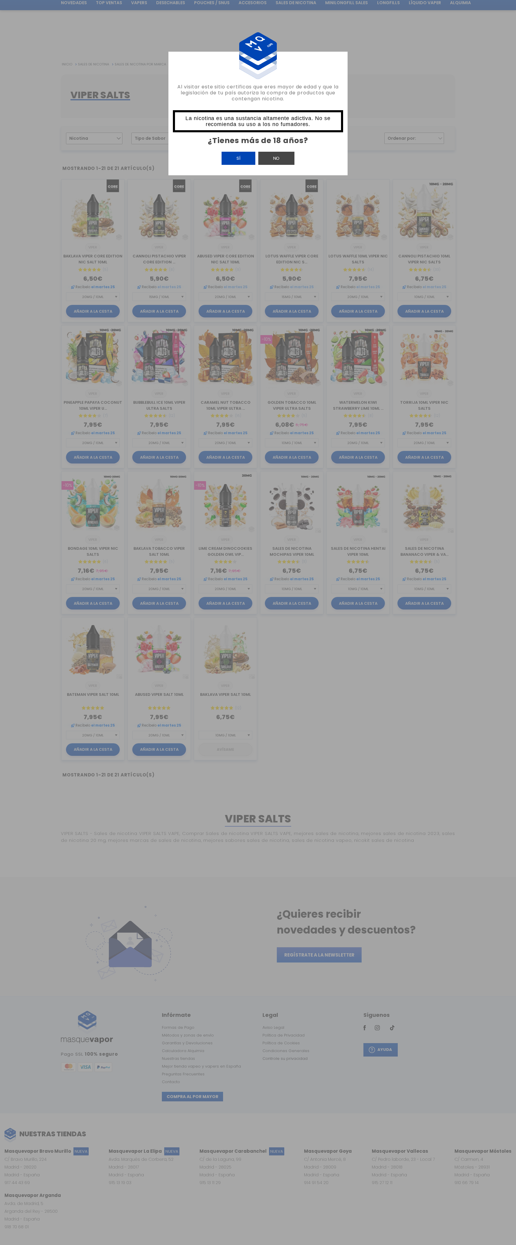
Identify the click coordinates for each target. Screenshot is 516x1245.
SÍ (238, 158)
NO (276, 158)
